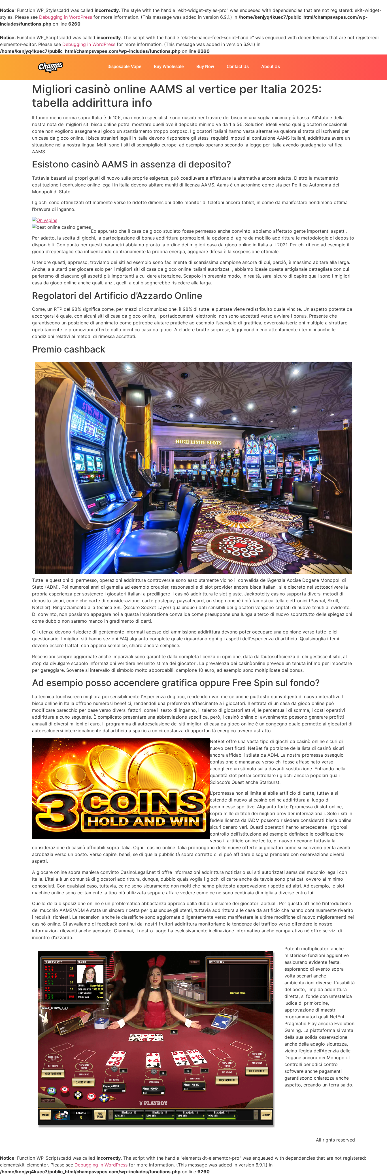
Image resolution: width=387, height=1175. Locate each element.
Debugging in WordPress (65, 17)
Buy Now (205, 66)
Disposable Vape (124, 66)
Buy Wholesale (169, 66)
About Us (270, 66)
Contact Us (238, 66)
